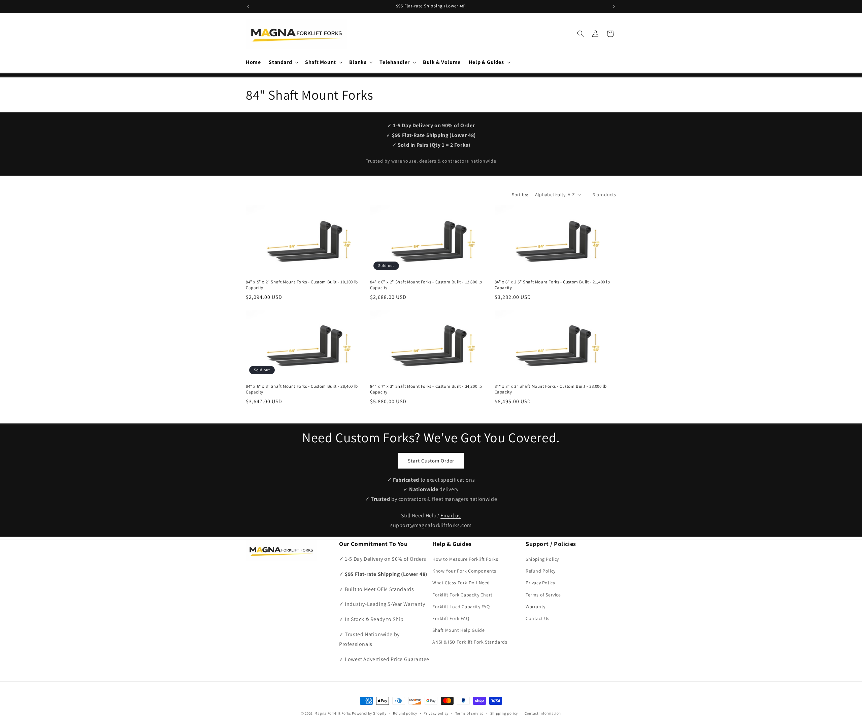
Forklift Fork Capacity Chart (462, 595)
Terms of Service (543, 595)
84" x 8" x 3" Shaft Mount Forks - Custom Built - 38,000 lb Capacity (551, 389)
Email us (450, 515)
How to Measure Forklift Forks (465, 559)
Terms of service (469, 713)
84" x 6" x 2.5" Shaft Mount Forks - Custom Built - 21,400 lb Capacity (552, 284)
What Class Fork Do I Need (461, 583)
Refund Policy (541, 571)
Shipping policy (504, 713)
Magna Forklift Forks (332, 713)
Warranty (535, 607)
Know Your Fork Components (464, 571)
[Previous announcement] (248, 6)
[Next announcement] (613, 6)
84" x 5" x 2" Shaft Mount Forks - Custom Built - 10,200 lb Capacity (302, 284)
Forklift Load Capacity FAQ (461, 607)
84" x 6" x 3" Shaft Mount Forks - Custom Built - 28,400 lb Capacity (302, 389)
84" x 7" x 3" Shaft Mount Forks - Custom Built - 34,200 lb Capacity (426, 389)
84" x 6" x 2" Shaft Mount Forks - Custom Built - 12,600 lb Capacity (426, 284)
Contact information (543, 713)
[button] (283, 62)
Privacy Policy (540, 583)
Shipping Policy (542, 559)
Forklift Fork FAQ (450, 618)
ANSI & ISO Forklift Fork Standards (469, 642)
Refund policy (405, 713)
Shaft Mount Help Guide (458, 630)
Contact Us (538, 618)
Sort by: (520, 195)
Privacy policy (436, 713)
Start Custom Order (431, 460)
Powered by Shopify (369, 713)
